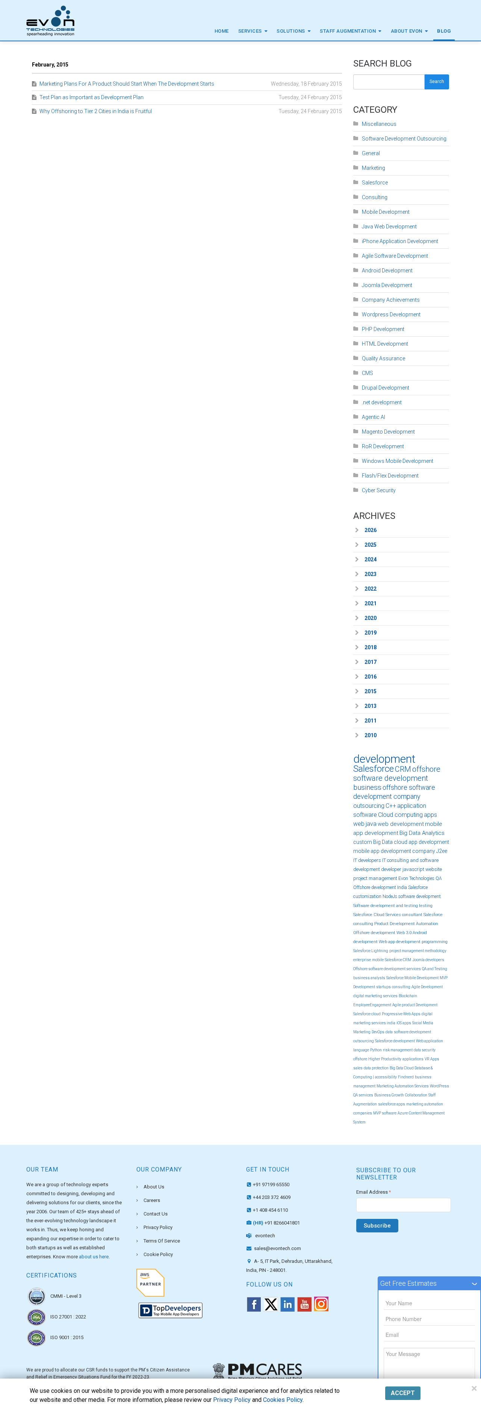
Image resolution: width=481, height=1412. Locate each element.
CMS (367, 373)
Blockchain (408, 996)
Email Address (373, 1192)
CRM (403, 769)
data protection (376, 1068)
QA (439, 878)
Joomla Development (387, 285)
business (367, 787)
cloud (400, 842)
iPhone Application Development (400, 241)
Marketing (373, 168)
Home (222, 31)
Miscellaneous (379, 124)
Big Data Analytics (422, 833)
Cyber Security (379, 490)
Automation (427, 923)
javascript (413, 869)
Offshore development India (380, 887)
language (361, 1050)
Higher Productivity (384, 1059)
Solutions (291, 31)
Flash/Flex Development (390, 476)
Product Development (394, 923)
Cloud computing (400, 814)
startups (383, 987)
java (371, 823)
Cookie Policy (158, 1254)
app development (428, 842)
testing (426, 905)
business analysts (369, 978)
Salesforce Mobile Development (412, 978)
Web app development (399, 941)
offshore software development (396, 774)
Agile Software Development (395, 256)
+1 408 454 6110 (270, 1210)
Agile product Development (414, 1005)
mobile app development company (394, 851)
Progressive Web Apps (401, 1014)
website (433, 869)
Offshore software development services (387, 969)
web (359, 823)
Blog (444, 31)
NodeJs (390, 896)
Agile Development (427, 987)
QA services (363, 1095)
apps (430, 814)
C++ (391, 805)
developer (391, 869)
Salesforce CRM (398, 960)
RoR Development (383, 446)
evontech (265, 1235)
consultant (412, 914)
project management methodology (417, 951)
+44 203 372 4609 (271, 1197)
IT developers (367, 860)
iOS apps (403, 1023)
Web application (429, 1041)
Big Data (383, 842)
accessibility (386, 1077)
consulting (401, 987)
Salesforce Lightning (370, 951)
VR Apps (432, 1059)
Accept (403, 1393)
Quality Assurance (383, 358)
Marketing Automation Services (403, 1086)
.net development (382, 402)
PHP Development (383, 329)
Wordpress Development (391, 314)
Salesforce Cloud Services (377, 914)
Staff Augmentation (348, 31)
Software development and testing (385, 905)
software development (419, 896)
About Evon (406, 31)
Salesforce (375, 183)
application (411, 805)
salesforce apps (391, 1104)
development (384, 758)
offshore (360, 1059)
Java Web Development (389, 227)
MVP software (384, 1113)
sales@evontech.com (277, 1248)
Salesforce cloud (367, 1014)
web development (401, 824)
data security (425, 1050)
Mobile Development (386, 212)
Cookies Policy (283, 1399)
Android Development (387, 271)
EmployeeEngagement (372, 1005)
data (389, 1032)
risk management (398, 1050)
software (365, 814)
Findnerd (406, 1077)
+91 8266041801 (276, 1223)
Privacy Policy (158, 1227)
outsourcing (368, 805)
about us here (94, 1256)
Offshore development (374, 932)
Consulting (374, 197)
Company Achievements (391, 300)
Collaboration (416, 1095)
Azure (403, 1113)
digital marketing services (375, 996)
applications (413, 1059)
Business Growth (389, 1095)
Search (437, 81)
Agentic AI (373, 417)
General (371, 153)
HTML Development (385, 344)
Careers (152, 1200)
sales (358, 1068)
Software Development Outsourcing (404, 139)
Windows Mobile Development (397, 461)
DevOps (378, 1032)
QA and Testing (434, 969)
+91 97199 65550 (271, 1184)
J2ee (441, 851)
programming (435, 941)
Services (250, 31)
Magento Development (388, 432)
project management (375, 878)
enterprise (362, 960)
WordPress (439, 1086)
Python (376, 1050)
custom (362, 842)
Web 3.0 (403, 932)
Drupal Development (385, 388)
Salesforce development (395, 1041)
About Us (154, 1187)
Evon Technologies (416, 878)
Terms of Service (162, 1241)
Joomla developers (428, 960)
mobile (378, 960)
